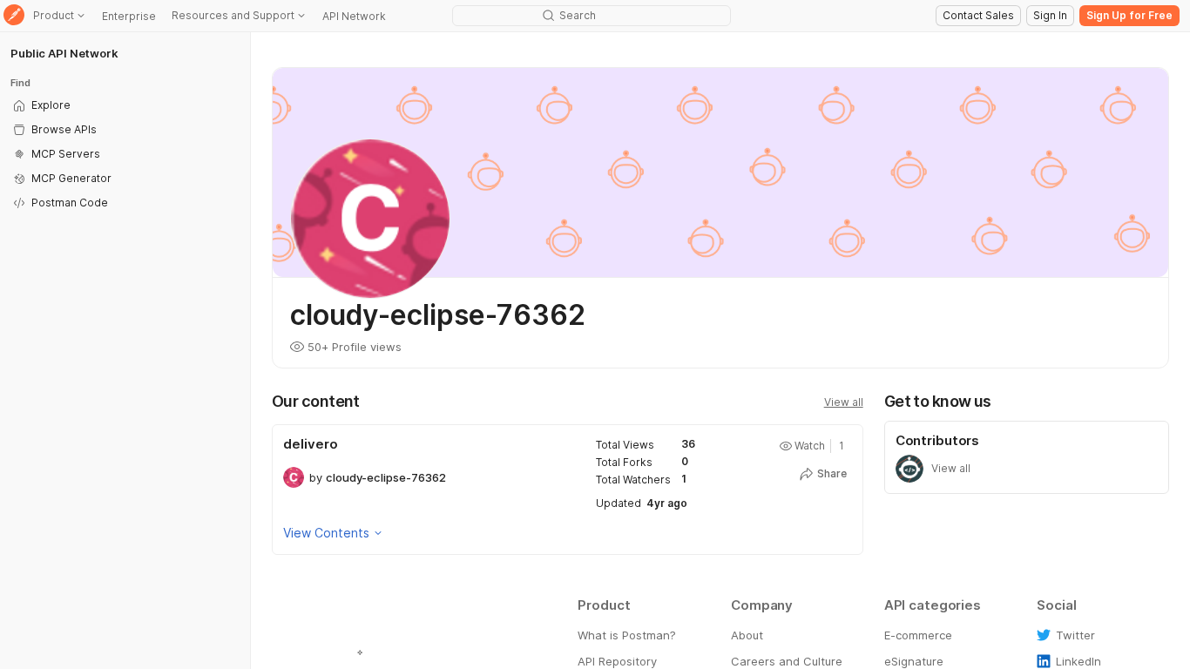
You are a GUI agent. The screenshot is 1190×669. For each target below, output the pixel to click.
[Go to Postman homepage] (13, 16)
